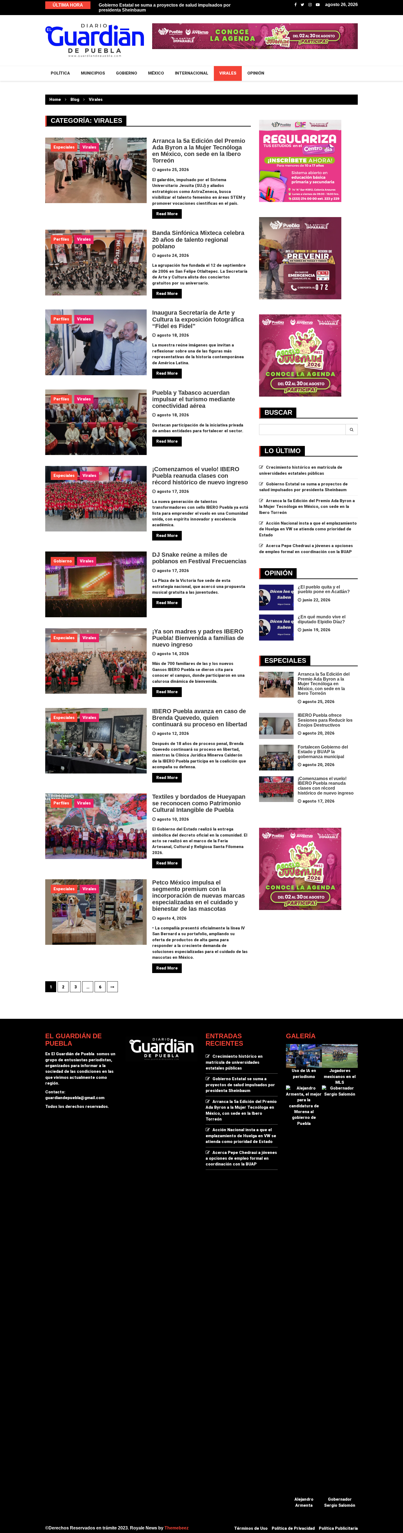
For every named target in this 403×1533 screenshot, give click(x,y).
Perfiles (61, 239)
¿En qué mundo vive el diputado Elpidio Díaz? (321, 619)
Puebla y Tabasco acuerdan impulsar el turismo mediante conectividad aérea (193, 399)
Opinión (255, 73)
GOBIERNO (126, 73)
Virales (89, 147)
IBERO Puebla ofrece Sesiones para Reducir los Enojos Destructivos (325, 720)
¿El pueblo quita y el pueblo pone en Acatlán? (324, 589)
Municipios (93, 73)
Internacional (191, 73)
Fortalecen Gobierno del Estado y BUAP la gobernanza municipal (323, 752)
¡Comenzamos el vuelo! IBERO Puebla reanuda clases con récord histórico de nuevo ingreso (200, 476)
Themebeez (176, 1528)
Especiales (64, 147)
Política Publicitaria (338, 1528)
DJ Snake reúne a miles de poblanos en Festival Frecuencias (199, 558)
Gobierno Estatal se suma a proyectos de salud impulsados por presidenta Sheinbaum (240, 1084)
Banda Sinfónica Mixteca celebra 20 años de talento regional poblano (198, 239)
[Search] (352, 429)
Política (60, 73)
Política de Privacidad (293, 1528)
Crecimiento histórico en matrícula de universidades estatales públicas (172, 5)
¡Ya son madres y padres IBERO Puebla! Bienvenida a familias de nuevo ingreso (198, 638)
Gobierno (62, 561)
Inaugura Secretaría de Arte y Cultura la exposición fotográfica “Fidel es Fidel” (198, 319)
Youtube (318, 4)
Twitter (302, 4)
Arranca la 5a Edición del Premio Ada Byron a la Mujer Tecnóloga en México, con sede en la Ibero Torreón (198, 150)
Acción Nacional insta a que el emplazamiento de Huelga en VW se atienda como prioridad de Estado (308, 529)
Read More (167, 213)
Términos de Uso (251, 1528)
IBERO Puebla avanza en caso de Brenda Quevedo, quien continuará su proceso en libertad (199, 718)
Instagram (310, 4)
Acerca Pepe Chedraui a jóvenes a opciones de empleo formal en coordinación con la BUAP (241, 1158)
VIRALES (227, 73)
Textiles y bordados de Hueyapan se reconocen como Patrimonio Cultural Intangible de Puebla (198, 803)
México (156, 73)
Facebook (295, 4)
